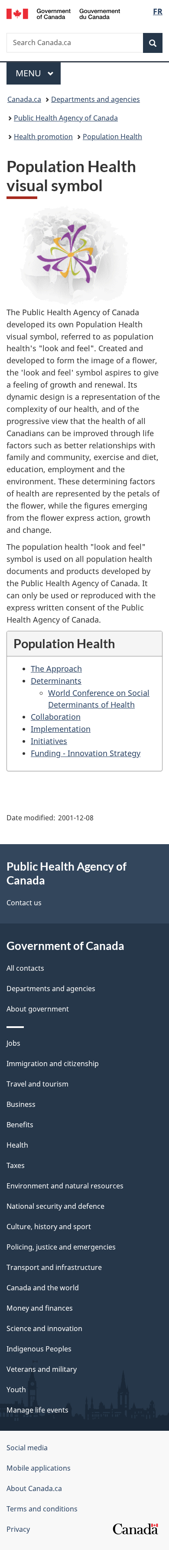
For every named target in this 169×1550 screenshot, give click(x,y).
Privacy (18, 1529)
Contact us (24, 902)
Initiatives (49, 741)
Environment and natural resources (65, 1186)
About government (37, 1009)
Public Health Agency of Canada (66, 118)
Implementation (61, 729)
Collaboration (56, 716)
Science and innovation (44, 1328)
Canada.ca (24, 99)
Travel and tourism (37, 1084)
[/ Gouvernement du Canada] (63, 13)
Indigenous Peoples (39, 1349)
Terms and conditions (42, 1509)
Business (21, 1104)
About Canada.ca (34, 1488)
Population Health (112, 136)
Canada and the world (42, 1287)
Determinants (56, 680)
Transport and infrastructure (54, 1267)
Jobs (13, 1043)
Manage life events (37, 1410)
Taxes (15, 1165)
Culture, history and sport (48, 1226)
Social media (27, 1447)
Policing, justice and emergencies (61, 1247)
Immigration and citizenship (52, 1063)
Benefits (19, 1124)
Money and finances (39, 1308)
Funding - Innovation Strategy (85, 753)
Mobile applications (38, 1468)
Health (17, 1145)
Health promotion (43, 136)
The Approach (56, 668)
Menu (29, 73)
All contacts (25, 968)
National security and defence (55, 1206)
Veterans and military (41, 1369)
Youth (16, 1389)
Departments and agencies (95, 99)
